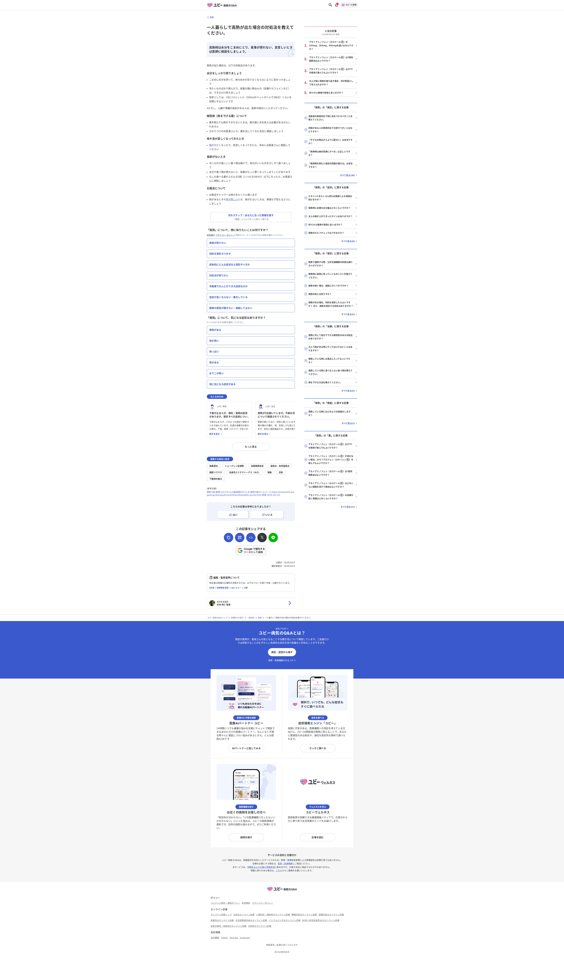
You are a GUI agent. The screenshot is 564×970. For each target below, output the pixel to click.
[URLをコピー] (228, 537)
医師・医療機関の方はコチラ (282, 660)
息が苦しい (232, 199)
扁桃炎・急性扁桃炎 (280, 466)
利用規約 (210, 235)
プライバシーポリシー (225, 235)
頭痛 (269, 472)
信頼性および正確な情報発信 (261, 867)
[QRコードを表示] (239, 537)
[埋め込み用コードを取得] (251, 537)
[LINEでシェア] (273, 537)
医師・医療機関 (285, 863)
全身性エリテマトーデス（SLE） (244, 472)
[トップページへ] (282, 891)
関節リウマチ (215, 472)
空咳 (281, 472)
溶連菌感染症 (257, 466)
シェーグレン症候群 (234, 466)
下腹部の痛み (215, 479)
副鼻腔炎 (213, 466)
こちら (279, 870)
